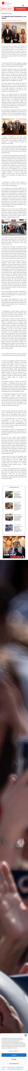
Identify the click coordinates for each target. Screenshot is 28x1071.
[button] (25, 1035)
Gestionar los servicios (14, 1050)
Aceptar (14, 1055)
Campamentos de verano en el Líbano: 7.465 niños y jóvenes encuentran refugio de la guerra (18, 529)
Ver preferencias (14, 1063)
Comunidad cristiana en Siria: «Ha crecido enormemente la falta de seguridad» (18, 495)
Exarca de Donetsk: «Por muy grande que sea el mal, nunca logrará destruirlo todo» (18, 518)
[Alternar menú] (23, 5)
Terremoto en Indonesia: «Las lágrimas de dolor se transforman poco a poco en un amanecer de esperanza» (17, 506)
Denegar (14, 1059)
